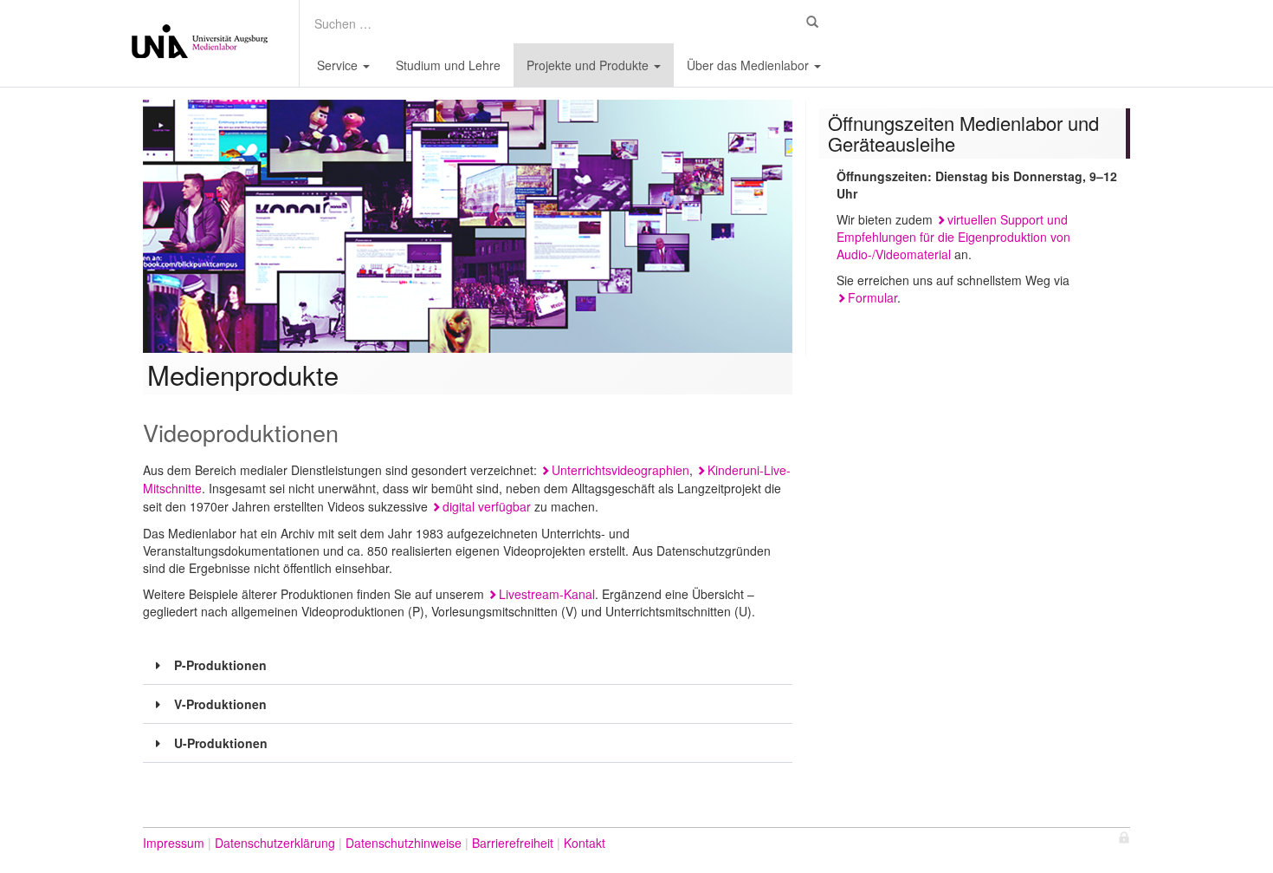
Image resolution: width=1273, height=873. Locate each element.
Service (339, 65)
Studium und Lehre (448, 65)
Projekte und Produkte (589, 65)
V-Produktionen (220, 704)
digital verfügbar (487, 506)
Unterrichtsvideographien (620, 470)
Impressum (173, 842)
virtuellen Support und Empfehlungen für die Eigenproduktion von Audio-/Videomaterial (953, 237)
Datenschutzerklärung (275, 842)
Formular (872, 297)
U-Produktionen (221, 743)
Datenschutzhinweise (404, 842)
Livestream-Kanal (547, 594)
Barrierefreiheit (512, 842)
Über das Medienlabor (749, 65)
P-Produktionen (220, 665)
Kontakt (584, 842)
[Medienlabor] (199, 43)
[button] (467, 665)
